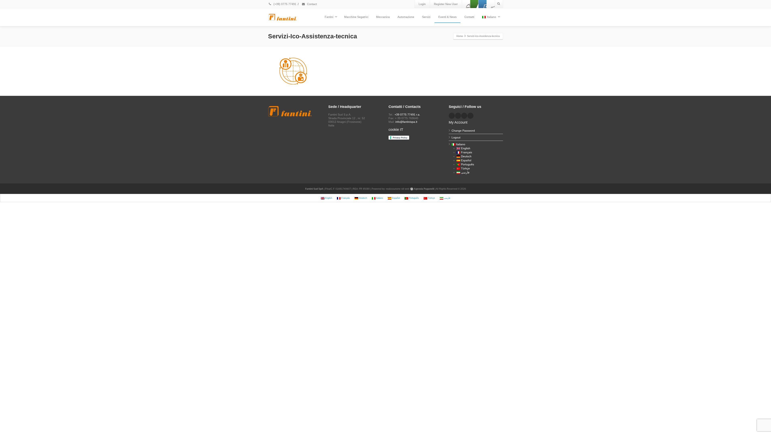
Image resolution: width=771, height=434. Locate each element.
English (465, 148)
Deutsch (466, 156)
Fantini (329, 16)
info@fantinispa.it (406, 121)
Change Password (463, 130)
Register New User (446, 4)
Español (466, 160)
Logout (456, 137)
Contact (311, 4)
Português (467, 164)
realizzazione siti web (397, 188)
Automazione (406, 16)
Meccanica (383, 16)
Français (466, 152)
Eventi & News (447, 16)
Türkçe (465, 168)
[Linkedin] (474, 4)
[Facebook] (466, 4)
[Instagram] (491, 4)
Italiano (491, 16)
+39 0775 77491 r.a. (407, 114)
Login (422, 4)
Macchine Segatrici (356, 16)
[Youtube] (482, 4)
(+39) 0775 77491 (284, 4)
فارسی (465, 172)
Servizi (426, 16)
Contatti (469, 16)
